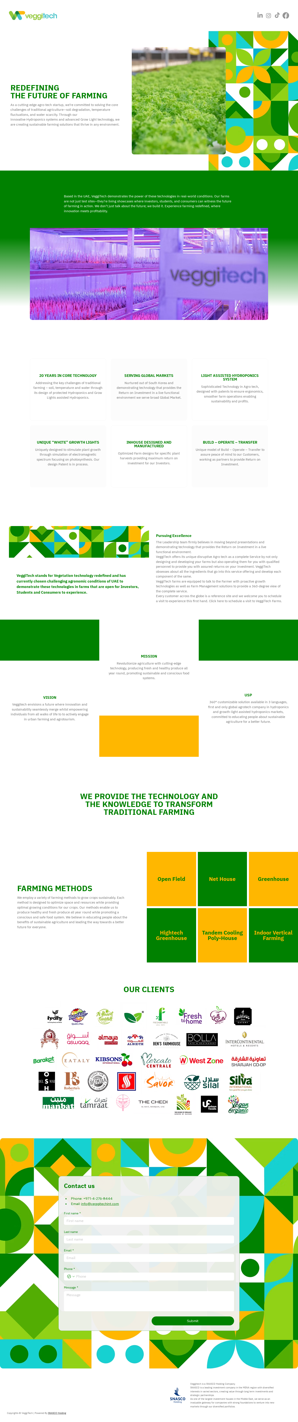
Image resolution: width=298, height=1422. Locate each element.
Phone (69, 1269)
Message (71, 1287)
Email (69, 1250)
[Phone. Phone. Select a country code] (71, 1276)
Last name (71, 1232)
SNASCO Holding (57, 1413)
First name (72, 1213)
